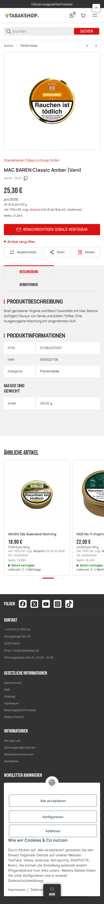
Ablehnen (52, 831)
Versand (35, 209)
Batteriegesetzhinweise (20, 710)
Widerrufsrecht (14, 717)
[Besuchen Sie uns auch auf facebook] (23, 604)
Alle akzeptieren (53, 801)
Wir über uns (12, 741)
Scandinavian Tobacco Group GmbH (31, 160)
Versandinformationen (19, 754)
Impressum (11, 703)
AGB (7, 690)
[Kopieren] (26, 178)
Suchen (86, 31)
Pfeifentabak (28, 45)
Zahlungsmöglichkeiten (20, 747)
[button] (37, 493)
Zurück (8, 45)
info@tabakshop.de (26, 650)
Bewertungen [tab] (29, 284)
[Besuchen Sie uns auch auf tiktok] (69, 604)
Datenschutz (13, 683)
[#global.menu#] (94, 15)
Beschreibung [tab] (29, 271)
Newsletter (11, 761)
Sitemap (9, 696)
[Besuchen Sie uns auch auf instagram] (57, 604)
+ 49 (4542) (12, 629)
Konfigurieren (53, 817)
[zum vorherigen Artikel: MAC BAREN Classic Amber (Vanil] (87, 46)
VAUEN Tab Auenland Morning (32, 534)
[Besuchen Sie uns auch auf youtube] (46, 604)
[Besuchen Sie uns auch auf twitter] (34, 604)
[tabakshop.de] (22, 15)
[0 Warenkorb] (83, 15)
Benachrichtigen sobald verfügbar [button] (55, 229)
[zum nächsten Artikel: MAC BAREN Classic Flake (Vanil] (96, 46)
